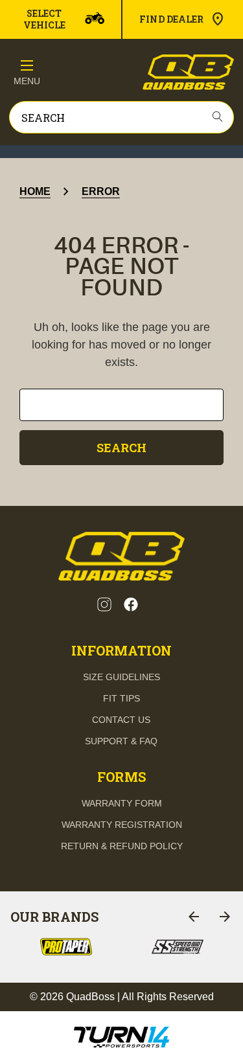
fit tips (121, 698)
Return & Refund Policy (122, 846)
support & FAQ (121, 741)
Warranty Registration (122, 824)
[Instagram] (104, 604)
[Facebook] (131, 604)
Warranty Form (122, 803)
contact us (121, 719)
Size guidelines (121, 677)
